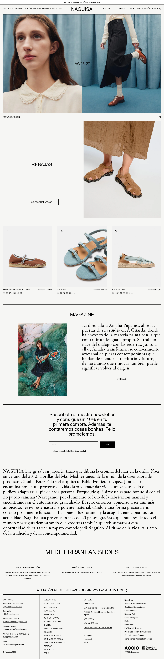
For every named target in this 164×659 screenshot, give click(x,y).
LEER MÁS (121, 379)
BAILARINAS (49, 614)
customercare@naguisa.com (15, 622)
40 (18, 293)
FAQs (127, 621)
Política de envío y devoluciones (138, 632)
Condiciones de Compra (134, 635)
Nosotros (129, 600)
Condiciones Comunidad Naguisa (138, 639)
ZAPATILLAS (49, 650)
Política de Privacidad (133, 628)
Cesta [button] (156, 8)
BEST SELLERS (50, 607)
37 (10, 293)
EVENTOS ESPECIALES (54, 628)
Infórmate (147, 575)
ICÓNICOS (48, 632)
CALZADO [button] (7, 8)
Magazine (57, 8)
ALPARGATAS (49, 611)
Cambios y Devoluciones (135, 607)
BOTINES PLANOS (51, 618)
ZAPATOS (48, 646)
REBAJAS (37, 8)
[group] (82, 63)
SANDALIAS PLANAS (52, 636)
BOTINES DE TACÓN (52, 621)
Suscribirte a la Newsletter (136, 604)
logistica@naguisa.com (12, 607)
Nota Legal (129, 625)
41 (21, 293)
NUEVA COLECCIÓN (23, 8)
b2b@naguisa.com (10, 637)
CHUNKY (47, 625)
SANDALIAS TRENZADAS (54, 643)
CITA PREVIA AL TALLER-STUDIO (98, 628)
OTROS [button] (45, 8)
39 (15, 293)
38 (13, 293)
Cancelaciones (131, 611)
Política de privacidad (77, 451)
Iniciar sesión (144, 8)
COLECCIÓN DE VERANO (41, 202)
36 (7, 293)
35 (4, 293)
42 (132, 293)
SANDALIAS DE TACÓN (53, 639)
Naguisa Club (130, 614)
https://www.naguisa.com (13, 644)
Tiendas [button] (121, 8)
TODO (46, 653)
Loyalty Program (131, 618)
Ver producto (27, 274)
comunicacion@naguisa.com (15, 629)
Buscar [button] (106, 9)
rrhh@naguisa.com (11, 614)
